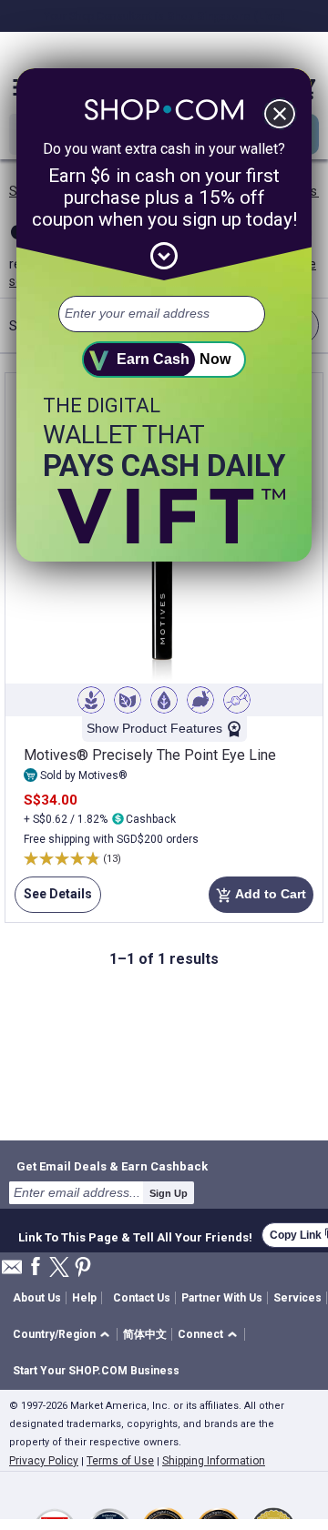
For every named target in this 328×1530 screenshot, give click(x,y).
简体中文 (145, 1334)
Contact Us (141, 1298)
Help (84, 1298)
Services (297, 1298)
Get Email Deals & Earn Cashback (112, 1166)
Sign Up (168, 1193)
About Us (37, 1298)
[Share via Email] (12, 1272)
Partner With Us (221, 1298)
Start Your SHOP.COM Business (96, 1370)
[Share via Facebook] (36, 1267)
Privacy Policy (43, 1460)
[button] (64, 1335)
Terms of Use (120, 1460)
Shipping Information (213, 1460)
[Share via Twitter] (59, 1268)
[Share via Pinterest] (83, 1268)
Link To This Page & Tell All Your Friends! (135, 1235)
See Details (53, 900)
